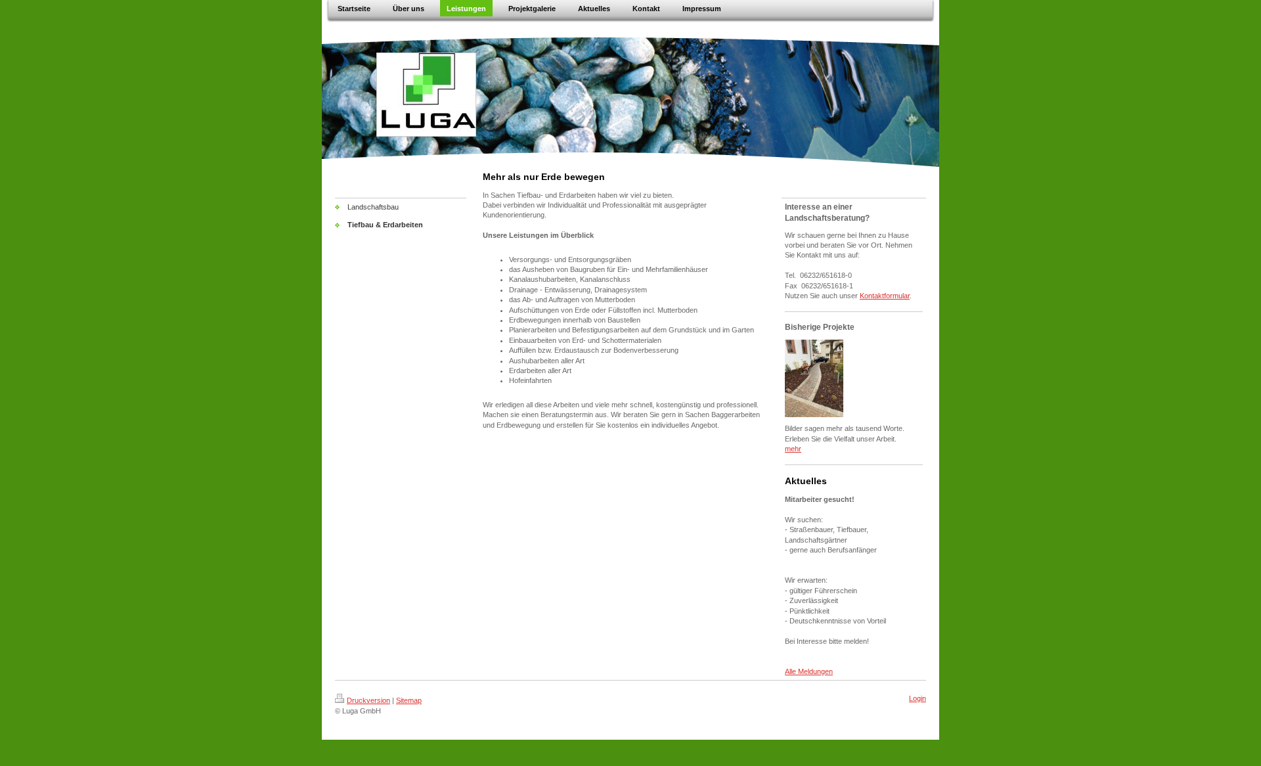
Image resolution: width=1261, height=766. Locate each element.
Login (917, 698)
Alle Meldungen (809, 671)
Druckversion (368, 700)
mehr (793, 449)
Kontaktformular (885, 296)
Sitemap (409, 700)
